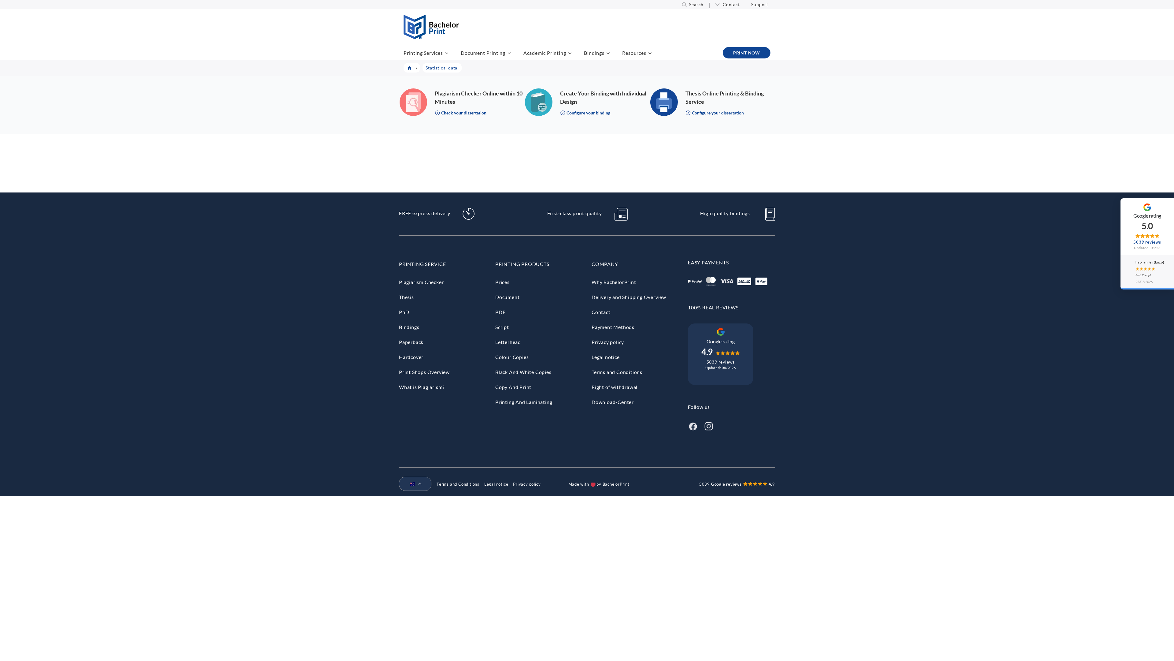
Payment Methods (613, 327)
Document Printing (483, 53)
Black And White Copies (523, 372)
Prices (502, 282)
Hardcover (411, 357)
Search (696, 4)
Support (759, 4)
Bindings (594, 53)
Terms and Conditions (617, 372)
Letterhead (508, 342)
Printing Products (522, 264)
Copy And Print (513, 387)
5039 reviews (721, 361)
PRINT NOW (746, 52)
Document (507, 297)
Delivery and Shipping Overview (629, 297)
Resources (634, 53)
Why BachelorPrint (614, 282)
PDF (500, 312)
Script (502, 327)
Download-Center (613, 402)
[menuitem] (413, 484)
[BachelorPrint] (431, 37)
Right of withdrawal (614, 387)
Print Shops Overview (424, 372)
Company (605, 264)
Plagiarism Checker (421, 282)
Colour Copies (512, 357)
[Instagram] (709, 425)
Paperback (411, 342)
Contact (731, 4)
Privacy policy (608, 342)
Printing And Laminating (523, 402)
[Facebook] (693, 425)
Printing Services (423, 53)
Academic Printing (544, 53)
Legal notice (606, 357)
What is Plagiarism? (422, 387)
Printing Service (422, 264)
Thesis (406, 297)
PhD (404, 312)
